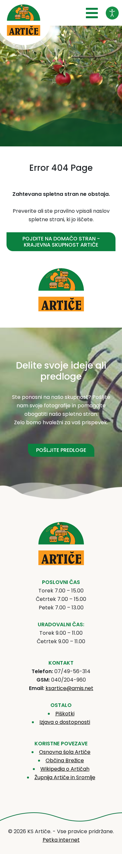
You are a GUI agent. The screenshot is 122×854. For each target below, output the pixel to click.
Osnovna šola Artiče (64, 752)
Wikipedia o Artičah (64, 769)
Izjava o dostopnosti (64, 722)
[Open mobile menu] (92, 13)
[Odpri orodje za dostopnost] (112, 13)
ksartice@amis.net (69, 688)
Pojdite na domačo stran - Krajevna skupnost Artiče (61, 242)
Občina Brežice (65, 760)
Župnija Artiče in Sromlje (64, 777)
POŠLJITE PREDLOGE (61, 450)
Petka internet (61, 840)
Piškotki (65, 713)
